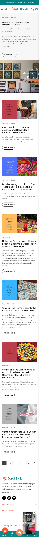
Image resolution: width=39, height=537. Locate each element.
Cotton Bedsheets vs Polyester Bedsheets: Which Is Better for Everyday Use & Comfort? (19, 434)
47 (29, 463)
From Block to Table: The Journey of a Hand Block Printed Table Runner (15, 130)
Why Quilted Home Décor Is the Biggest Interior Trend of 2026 (19, 309)
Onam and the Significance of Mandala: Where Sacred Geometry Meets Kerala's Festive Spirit (18, 373)
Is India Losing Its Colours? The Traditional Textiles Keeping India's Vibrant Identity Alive (18, 187)
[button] (36, 2)
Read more (8, 55)
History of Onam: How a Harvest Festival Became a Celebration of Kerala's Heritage (19, 244)
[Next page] (34, 463)
